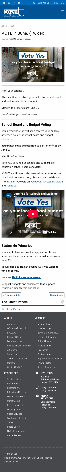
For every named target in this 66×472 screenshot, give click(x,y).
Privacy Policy (11, 461)
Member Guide (45, 324)
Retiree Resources (46, 367)
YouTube (11, 185)
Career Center (13, 401)
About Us (11, 324)
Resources (12, 383)
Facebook (36, 181)
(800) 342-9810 (48, 390)
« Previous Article (11, 295)
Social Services (14, 414)
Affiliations (12, 350)
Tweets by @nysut (11, 309)
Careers (11, 363)
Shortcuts (12, 354)
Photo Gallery (13, 427)
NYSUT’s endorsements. (26, 277)
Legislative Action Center (19, 396)
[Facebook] (2, 2)
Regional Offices (15, 337)
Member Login (44, 328)
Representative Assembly (19, 345)
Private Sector (44, 363)
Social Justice (14, 379)
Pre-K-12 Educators (47, 337)
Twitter (47, 181)
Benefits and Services (48, 332)
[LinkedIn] (18, 2)
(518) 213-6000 (48, 387)
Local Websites (14, 341)
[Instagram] (13, 2)
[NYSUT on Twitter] (7, 2)
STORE (55, 3)
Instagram (58, 181)
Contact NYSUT (14, 367)
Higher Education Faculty (50, 358)
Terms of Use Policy (17, 358)
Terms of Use (10, 454)
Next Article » (56, 295)
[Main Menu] (62, 11)
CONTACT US (43, 3)
